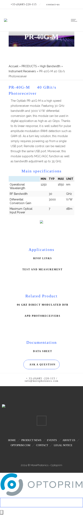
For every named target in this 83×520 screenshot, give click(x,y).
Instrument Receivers (22, 71)
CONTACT (42, 445)
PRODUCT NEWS (31, 440)
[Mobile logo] (41, 495)
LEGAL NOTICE (63, 445)
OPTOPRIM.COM (20, 445)
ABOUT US (68, 440)
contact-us (53, 4)
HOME (12, 440)
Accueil (13, 66)
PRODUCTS (29, 66)
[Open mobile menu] (75, 20)
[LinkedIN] (41, 421)
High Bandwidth (50, 66)
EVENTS (52, 440)
